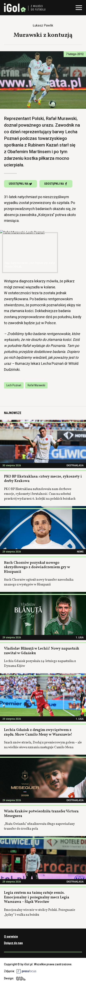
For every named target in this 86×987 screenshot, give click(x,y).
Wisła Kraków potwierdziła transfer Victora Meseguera (41, 814)
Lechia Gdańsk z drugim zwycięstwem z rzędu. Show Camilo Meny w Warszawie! (38, 732)
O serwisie (11, 936)
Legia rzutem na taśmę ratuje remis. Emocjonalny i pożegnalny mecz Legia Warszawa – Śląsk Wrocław (36, 897)
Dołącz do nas (13, 943)
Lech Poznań (13, 385)
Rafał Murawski (36, 385)
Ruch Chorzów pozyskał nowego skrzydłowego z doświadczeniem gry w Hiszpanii (37, 567)
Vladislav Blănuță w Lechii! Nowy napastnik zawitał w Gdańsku (41, 651)
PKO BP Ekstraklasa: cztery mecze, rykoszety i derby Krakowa (43, 479)
